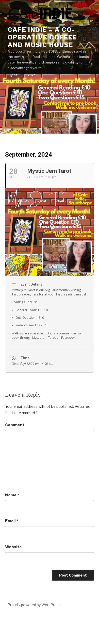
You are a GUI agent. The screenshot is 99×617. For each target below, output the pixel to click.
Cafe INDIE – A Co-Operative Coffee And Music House (42, 37)
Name (12, 495)
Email (11, 521)
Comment (14, 425)
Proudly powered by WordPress (34, 605)
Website (13, 547)
